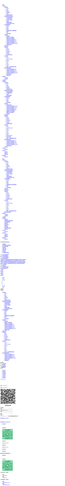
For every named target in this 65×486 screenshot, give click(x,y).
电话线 (7, 94)
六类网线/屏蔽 (9, 18)
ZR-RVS (7, 11)
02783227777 (4, 477)
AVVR (7, 8)
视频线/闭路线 (9, 22)
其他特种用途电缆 (7, 67)
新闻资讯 (4, 76)
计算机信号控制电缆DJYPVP (11, 42)
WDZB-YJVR (8, 137)
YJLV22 (7, 60)
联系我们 (4, 155)
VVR (7, 65)
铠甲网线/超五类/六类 (10, 23)
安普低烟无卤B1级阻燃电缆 (11, 30)
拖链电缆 (6, 34)
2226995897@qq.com (6, 482)
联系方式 (6, 156)
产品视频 (4, 80)
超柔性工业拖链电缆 (10, 37)
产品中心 (4, 370)
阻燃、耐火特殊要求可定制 (11, 66)
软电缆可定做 (8, 44)
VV (7, 61)
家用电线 (6, 7)
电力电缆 (6, 124)
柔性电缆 (8, 113)
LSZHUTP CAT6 (9, 135)
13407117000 (4, 475)
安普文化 (6, 235)
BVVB (7, 86)
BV (7, 9)
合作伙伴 (4, 148)
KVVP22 (8, 50)
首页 (3, 4)
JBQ (7, 32)
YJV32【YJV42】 (9, 127)
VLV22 (7, 64)
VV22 (7, 62)
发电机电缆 (8, 75)
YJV (7, 56)
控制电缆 (6, 191)
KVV (7, 192)
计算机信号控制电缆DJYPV (11, 39)
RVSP (7, 29)
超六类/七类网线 (9, 19)
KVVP (7, 49)
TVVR (7, 26)
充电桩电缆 (8, 33)
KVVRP (7, 53)
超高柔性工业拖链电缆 (10, 38)
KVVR (7, 52)
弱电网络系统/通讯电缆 (8, 16)
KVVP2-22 (8, 51)
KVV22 (7, 117)
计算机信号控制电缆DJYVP (11, 40)
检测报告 (4, 81)
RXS (7, 13)
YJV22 (7, 57)
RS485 (7, 31)
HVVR (7, 25)
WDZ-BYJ (8, 12)
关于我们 (4, 150)
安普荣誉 (6, 154)
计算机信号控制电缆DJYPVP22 (12, 43)
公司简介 (6, 151)
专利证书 (6, 146)
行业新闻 (6, 77)
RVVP (7, 28)
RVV (7, 27)
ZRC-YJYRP (8, 136)
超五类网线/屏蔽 (9, 17)
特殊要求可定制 (9, 14)
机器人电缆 (6, 45)
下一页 (3, 285)
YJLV (7, 128)
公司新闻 (6, 78)
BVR (7, 85)
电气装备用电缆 (7, 24)
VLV (7, 63)
